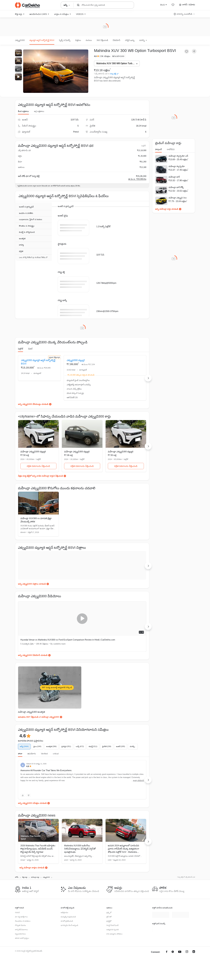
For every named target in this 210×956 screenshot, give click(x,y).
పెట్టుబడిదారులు (20, 948)
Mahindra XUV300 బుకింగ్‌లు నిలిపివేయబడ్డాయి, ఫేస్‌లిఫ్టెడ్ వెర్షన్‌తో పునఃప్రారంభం (80, 862)
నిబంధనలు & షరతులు (22, 935)
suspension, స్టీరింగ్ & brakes (30, 220)
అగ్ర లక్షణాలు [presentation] (39, 111)
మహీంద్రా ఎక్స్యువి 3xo (178, 198)
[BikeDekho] (160, 942)
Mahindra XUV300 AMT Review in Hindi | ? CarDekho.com (113, 653)
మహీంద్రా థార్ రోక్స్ (176, 187)
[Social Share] (194, 51)
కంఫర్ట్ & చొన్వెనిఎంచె (27, 232)
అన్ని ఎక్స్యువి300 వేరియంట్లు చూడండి (33, 418)
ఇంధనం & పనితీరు (26, 213)
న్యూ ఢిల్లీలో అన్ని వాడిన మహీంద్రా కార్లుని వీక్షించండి (43, 490)
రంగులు (89, 40)
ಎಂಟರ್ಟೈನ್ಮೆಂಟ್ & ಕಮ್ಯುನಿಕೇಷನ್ (33, 258)
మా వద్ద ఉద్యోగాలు (21, 931)
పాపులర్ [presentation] (158, 149)
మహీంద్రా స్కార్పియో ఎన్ (178, 156)
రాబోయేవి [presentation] (171, 149)
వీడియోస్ (116, 40)
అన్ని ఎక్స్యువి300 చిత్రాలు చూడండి (32, 598)
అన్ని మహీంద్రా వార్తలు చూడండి (31, 881)
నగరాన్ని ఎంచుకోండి (184, 14)
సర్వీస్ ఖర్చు (130, 40)
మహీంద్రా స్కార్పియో (177, 166)
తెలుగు (162, 5)
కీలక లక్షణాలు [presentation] (23, 111)
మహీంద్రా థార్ (174, 177)
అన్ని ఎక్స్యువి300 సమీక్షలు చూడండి (32, 817)
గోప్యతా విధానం (20, 939)
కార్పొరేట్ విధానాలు (21, 944)
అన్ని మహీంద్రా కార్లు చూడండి (166, 209)
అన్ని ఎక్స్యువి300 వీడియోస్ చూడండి (32, 669)
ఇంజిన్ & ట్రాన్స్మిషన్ (26, 207)
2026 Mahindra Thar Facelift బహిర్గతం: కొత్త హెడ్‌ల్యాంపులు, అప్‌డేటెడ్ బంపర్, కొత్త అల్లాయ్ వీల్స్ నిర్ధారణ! (38, 862)
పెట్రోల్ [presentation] (20, 356)
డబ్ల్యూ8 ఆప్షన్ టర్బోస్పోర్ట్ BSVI (41, 40)
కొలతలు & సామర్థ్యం (26, 226)
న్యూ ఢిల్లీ (113, 74)
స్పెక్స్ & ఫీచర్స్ (64, 40)
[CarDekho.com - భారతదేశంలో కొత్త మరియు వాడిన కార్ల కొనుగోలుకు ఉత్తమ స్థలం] (27, 5)
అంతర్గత (22, 239)
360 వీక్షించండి (102, 40)
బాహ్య (21, 245)
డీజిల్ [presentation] (30, 356)
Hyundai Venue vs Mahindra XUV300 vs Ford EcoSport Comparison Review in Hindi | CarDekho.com (46, 655)
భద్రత (21, 251)
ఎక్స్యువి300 (20, 40)
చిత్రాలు (78, 40)
